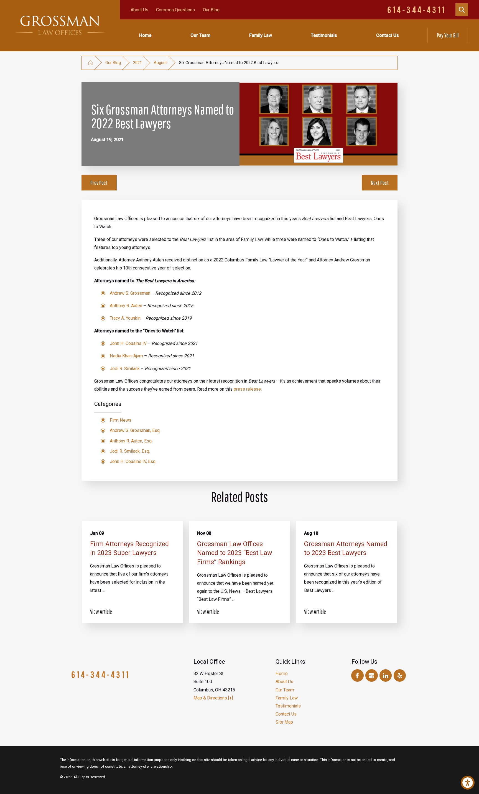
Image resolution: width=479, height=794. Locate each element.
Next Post (380, 182)
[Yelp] (400, 675)
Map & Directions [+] (213, 698)
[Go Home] (90, 63)
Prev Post (99, 182)
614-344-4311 (417, 9)
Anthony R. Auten (126, 305)
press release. (248, 389)
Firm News (120, 420)
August (160, 62)
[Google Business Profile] (371, 675)
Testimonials (324, 35)
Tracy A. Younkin (125, 318)
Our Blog (211, 9)
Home (145, 35)
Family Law (260, 35)
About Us (139, 9)
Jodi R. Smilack (125, 368)
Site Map (284, 722)
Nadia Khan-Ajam (126, 355)
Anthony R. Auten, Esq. (131, 441)
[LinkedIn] (385, 675)
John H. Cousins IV (128, 343)
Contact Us (387, 35)
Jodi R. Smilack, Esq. (130, 451)
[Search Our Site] (461, 9)
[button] (468, 783)
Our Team (200, 35)
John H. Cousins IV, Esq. (133, 461)
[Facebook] (357, 675)
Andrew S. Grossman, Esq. (135, 430)
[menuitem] (145, 35)
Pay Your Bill (448, 35)
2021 (137, 62)
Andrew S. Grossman (130, 293)
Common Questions (175, 9)
